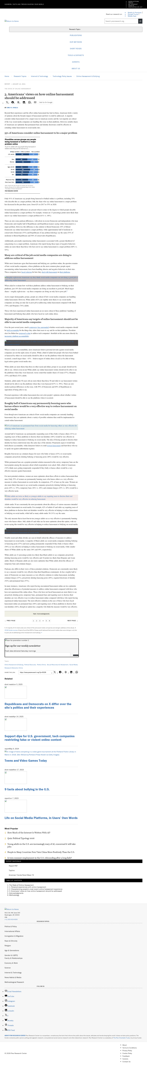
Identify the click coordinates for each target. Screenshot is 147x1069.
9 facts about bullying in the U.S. (27, 789)
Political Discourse (30, 665)
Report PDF (13, 866)
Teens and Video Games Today (26, 760)
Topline (12, 870)
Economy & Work (11, 963)
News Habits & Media (13, 977)
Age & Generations (12, 950)
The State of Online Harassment (18, 89)
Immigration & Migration (14, 936)
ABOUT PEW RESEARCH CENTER (15, 1035)
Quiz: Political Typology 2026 (20, 838)
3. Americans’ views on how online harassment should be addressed (35, 891)
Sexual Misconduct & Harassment (57, 665)
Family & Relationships (13, 958)
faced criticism (26, 272)
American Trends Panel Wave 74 (21, 875)
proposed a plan (24, 333)
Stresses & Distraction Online (14, 668)
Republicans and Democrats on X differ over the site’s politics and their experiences (38, 705)
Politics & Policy (11, 926)
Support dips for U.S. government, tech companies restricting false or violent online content (40, 738)
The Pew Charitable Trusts (121, 1038)
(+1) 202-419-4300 (11, 919)
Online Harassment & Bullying (14, 665)
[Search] (140, 21)
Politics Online (41, 665)
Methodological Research (14, 982)
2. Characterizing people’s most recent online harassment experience (35, 889)
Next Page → (73, 621)
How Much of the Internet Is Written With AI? (28, 832)
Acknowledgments (16, 893)
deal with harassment (49, 272)
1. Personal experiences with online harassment (27, 887)
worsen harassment (54, 445)
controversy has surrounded (39, 327)
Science (8, 968)
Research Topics (75, 29)
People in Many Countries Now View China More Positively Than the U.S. (41, 852)
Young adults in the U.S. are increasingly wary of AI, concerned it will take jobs (41, 845)
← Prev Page (10, 621)
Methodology (14, 895)
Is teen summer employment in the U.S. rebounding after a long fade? (39, 858)
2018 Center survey (11, 630)
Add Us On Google (45, 102)
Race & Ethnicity (11, 941)
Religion (8, 945)
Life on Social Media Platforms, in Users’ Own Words (41, 818)
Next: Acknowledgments (41, 614)
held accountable (13, 330)
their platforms (65, 272)
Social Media (73, 665)
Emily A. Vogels (12, 108)
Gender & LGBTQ (11, 955)
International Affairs (12, 931)
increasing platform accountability (17, 336)
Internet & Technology (13, 972)
